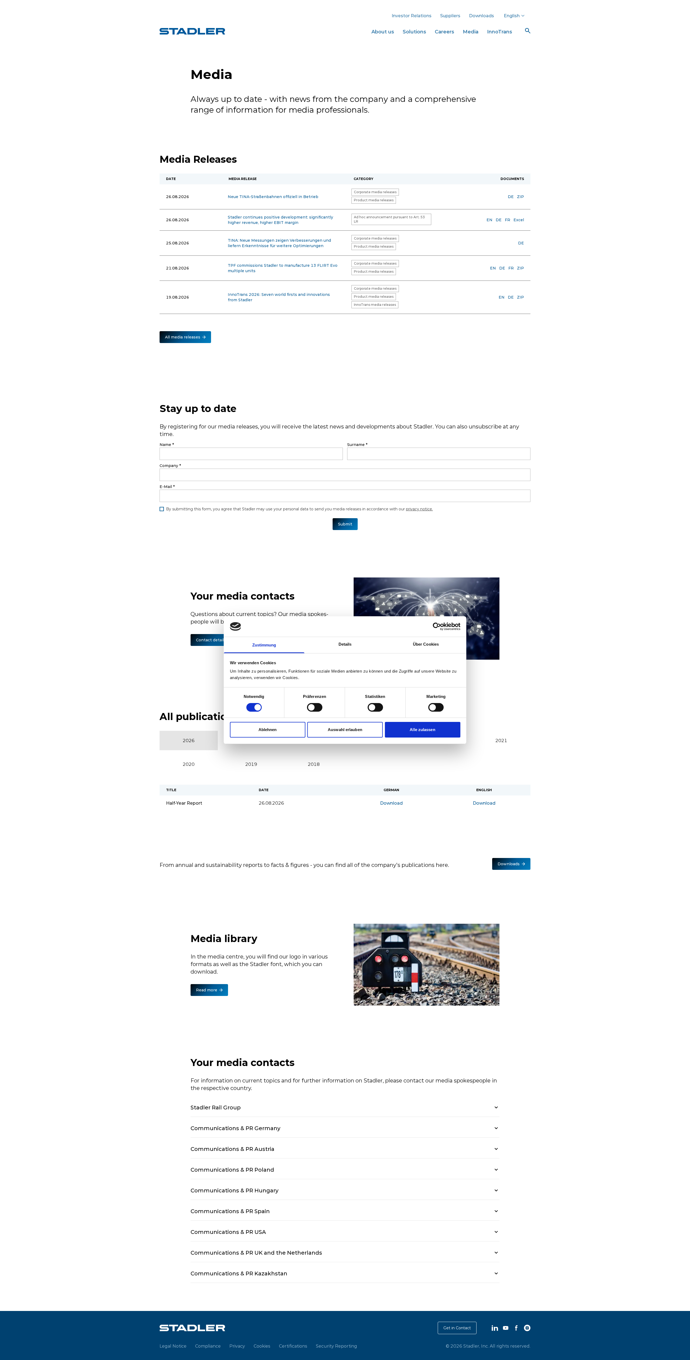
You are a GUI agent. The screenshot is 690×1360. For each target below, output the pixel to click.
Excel (518, 219)
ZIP (520, 196)
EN (489, 219)
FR (507, 219)
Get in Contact (457, 1328)
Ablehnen (267, 729)
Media (470, 32)
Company (170, 465)
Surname (357, 444)
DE (511, 196)
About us (382, 32)
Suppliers (450, 15)
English (512, 15)
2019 (251, 764)
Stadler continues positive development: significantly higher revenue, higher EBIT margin (280, 220)
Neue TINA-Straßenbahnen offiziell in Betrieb (273, 196)
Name (167, 444)
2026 (189, 740)
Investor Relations (412, 15)
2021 (501, 740)
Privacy (237, 1346)
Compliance (208, 1346)
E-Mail (167, 486)
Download (391, 803)
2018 (314, 764)
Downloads (481, 15)
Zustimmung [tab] (264, 645)
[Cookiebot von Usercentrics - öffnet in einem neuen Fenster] (436, 626)
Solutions (414, 32)
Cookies (262, 1346)
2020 (189, 764)
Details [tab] (345, 644)
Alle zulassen (422, 729)
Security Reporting (336, 1346)
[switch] (314, 707)
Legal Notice (173, 1346)
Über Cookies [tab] (426, 644)
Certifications (293, 1346)
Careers (444, 32)
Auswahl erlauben (345, 729)
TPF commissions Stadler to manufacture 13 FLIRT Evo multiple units (282, 268)
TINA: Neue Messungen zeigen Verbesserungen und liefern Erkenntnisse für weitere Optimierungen (279, 243)
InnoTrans (499, 32)
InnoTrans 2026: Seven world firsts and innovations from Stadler (279, 297)
